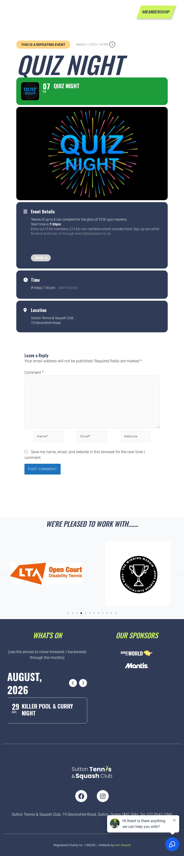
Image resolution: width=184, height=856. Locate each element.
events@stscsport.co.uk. (93, 233)
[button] (5, 574)
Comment (34, 372)
